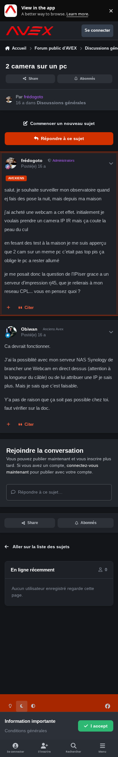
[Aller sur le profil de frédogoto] (9, 99)
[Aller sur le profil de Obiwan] (11, 331)
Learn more (12, 11)
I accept (99, 725)
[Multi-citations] (8, 308)
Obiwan (29, 329)
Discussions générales (61, 102)
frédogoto (31, 160)
